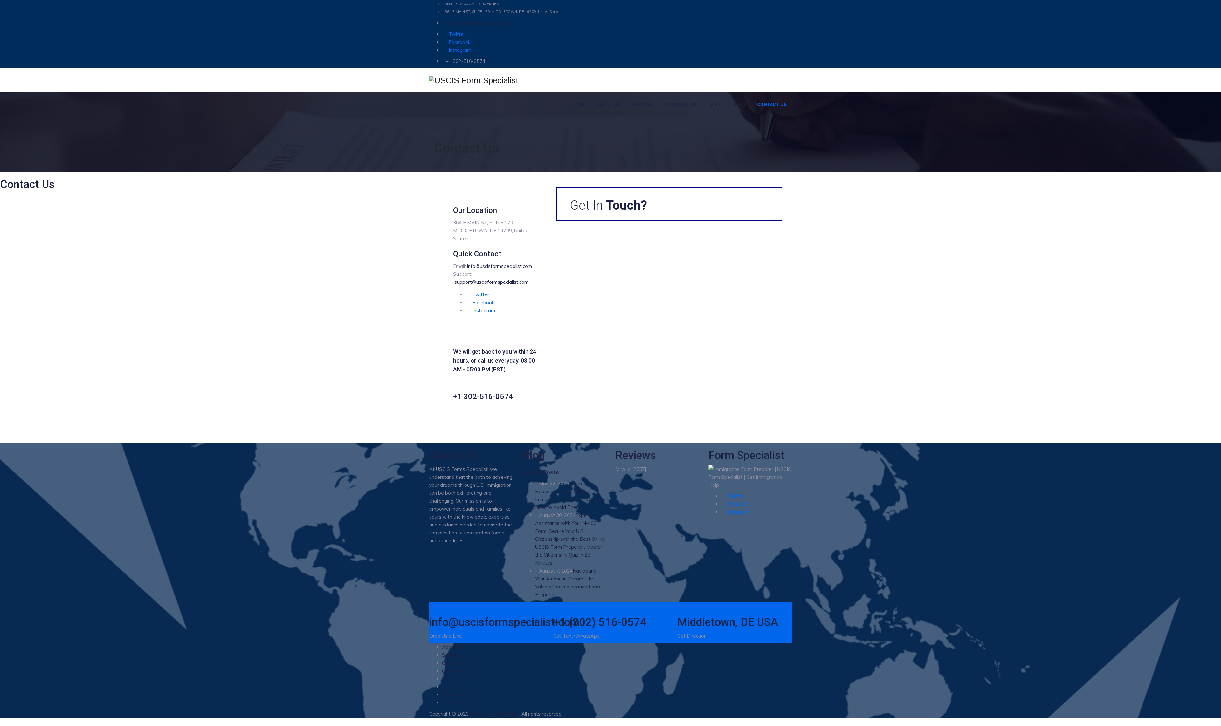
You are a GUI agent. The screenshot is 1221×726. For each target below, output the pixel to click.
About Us (608, 104)
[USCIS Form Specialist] (473, 80)
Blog (740, 104)
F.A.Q (716, 104)
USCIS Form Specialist (494, 714)
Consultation (682, 104)
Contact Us (772, 104)
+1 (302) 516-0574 (599, 622)
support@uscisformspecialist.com (491, 282)
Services (642, 104)
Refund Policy (457, 703)
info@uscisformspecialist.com (479, 23)
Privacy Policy (457, 695)
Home (579, 104)
